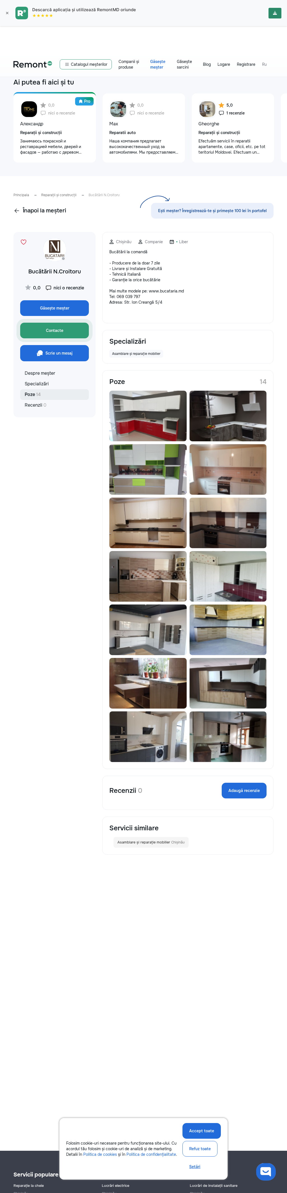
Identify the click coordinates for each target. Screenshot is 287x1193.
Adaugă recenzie (244, 790)
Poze (33, 394)
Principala (21, 195)
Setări (194, 1166)
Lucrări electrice (115, 1185)
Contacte (54, 330)
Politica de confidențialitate (151, 1154)
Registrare (246, 64)
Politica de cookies (100, 1154)
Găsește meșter (157, 64)
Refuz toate (200, 1148)
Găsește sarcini (184, 64)
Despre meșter (40, 373)
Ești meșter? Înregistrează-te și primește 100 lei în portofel (212, 210)
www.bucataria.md (166, 291)
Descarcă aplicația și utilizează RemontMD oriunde (84, 9)
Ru (264, 64)
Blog (207, 64)
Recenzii (36, 405)
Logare (223, 64)
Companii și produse (129, 64)
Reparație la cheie (28, 1185)
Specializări (37, 384)
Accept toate (201, 1130)
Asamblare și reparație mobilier (151, 842)
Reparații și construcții (59, 195)
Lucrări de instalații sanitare (213, 1185)
